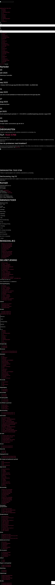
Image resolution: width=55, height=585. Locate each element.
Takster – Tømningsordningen (8, 421)
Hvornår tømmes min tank (7, 437)
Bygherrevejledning (6, 576)
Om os (3, 39)
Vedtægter (4, 365)
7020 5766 (10, 134)
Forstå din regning (6, 287)
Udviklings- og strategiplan (7, 360)
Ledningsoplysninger (6, 552)
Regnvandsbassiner (6, 462)
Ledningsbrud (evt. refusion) (8, 269)
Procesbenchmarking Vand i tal (8, 412)
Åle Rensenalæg (5, 248)
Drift (3, 383)
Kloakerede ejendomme (7, 583)
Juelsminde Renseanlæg (7, 246)
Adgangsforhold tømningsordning (9, 456)
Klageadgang (4, 389)
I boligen (4, 470)
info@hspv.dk (6, 190)
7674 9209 (8, 191)
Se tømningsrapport (6, 265)
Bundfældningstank (6, 417)
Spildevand (4, 33)
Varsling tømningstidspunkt (7, 266)
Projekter (4, 10)
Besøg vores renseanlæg (7, 243)
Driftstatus (4, 250)
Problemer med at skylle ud (7, 520)
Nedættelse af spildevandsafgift (8, 424)
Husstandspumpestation (7, 508)
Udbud (3, 560)
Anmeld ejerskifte (5, 268)
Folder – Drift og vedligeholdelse (8, 510)
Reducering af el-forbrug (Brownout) (9, 351)
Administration (5, 381)
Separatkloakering (6, 469)
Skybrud (4, 475)
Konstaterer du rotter (6, 534)
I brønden (4, 471)
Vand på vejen (5, 519)
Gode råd (4, 451)
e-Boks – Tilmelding (6, 264)
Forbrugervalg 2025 (6, 363)
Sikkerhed (4, 38)
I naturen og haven (6, 472)
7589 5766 (10, 192)
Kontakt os (4, 14)
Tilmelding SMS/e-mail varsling (8, 435)
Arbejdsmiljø (4, 346)
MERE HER (18, 147)
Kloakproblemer (5, 516)
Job (3, 13)
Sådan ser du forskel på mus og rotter (10, 535)
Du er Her (2, 64)
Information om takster (6, 303)
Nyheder (4, 9)
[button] (27, 22)
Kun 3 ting (4, 476)
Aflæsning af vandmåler (7, 292)
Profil (3, 356)
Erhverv (3, 34)
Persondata (4, 394)
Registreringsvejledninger (7, 575)
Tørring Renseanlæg (6, 247)
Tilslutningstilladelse (6, 543)
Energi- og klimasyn (6, 366)
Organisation (4, 357)
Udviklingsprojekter (6, 12)
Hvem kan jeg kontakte (7, 420)
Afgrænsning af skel (6, 474)
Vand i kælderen (5, 522)
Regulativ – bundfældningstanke (8, 419)
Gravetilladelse (5, 553)
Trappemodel (5, 544)
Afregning (4, 285)
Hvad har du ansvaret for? (7, 445)
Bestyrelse (4, 358)
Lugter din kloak (5, 521)
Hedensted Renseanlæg (7, 245)
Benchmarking (5, 361)
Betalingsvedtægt (5, 305)
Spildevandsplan (5, 362)
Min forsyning (5, 262)
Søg (1, 23)
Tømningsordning (5, 37)
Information (4, 542)
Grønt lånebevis (5, 406)
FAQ (3, 461)
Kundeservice (5, 35)
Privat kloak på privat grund (8, 517)
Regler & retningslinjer (6, 565)
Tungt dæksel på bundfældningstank (9, 422)
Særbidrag (4, 570)
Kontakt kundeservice (6, 311)
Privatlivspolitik (5, 399)
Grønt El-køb (4, 404)
